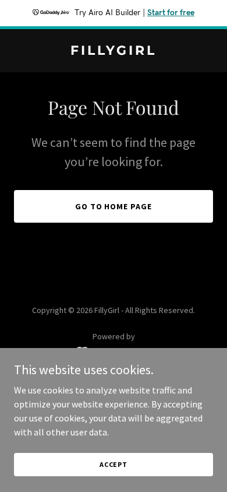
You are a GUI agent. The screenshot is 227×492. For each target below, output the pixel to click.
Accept (113, 464)
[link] (113, 51)
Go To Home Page (113, 206)
